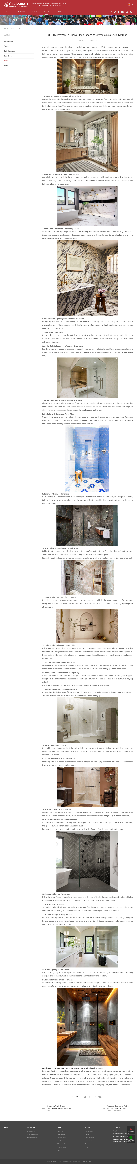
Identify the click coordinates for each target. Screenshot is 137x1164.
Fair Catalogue (9, 51)
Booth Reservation (33, 1134)
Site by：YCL (87, 1161)
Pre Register (61, 1134)
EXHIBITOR (21, 11)
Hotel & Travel (61, 1147)
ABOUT (46, 11)
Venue (6, 46)
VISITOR (34, 11)
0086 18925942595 (126, 1139)
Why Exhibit (31, 1131)
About (12, 28)
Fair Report (8, 56)
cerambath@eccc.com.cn (121, 1133)
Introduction (8, 41)
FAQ (6, 66)
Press (18, 28)
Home (6, 28)
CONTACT (59, 11)
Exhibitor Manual (32, 1137)
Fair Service (61, 1141)
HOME (8, 11)
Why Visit (60, 1131)
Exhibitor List (61, 1137)
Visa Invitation (61, 1144)
